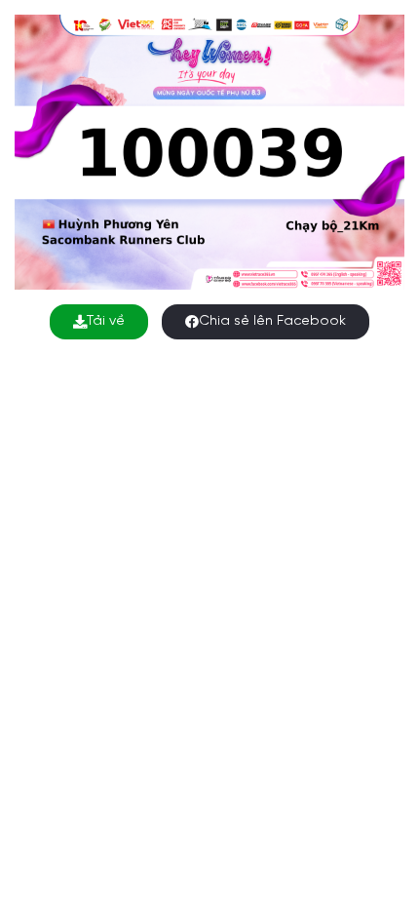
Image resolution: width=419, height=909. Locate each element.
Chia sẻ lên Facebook (272, 321)
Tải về (106, 321)
